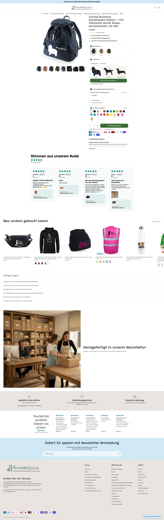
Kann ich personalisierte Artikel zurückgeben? (17, 297)
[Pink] (101, 114)
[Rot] (104, 114)
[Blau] (111, 111)
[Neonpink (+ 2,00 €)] (118, 114)
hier (86, 404)
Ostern (113, 472)
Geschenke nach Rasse (91, 474)
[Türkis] (94, 114)
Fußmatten (114, 477)
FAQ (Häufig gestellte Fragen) (93, 490)
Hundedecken (115, 499)
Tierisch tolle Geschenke (13, 517)
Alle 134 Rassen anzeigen (107, 80)
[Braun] (104, 111)
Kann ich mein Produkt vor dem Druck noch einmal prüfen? (21, 285)
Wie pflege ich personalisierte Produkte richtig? (17, 289)
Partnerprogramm (89, 485)
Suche (86, 472)
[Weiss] (91, 111)
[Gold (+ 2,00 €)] (91, 119)
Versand (140, 480)
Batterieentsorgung (143, 488)
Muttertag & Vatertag (116, 469)
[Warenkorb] (159, 8)
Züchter (140, 485)
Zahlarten (140, 482)
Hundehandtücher (116, 501)
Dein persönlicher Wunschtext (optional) (99, 92)
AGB (139, 472)
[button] (53, 424)
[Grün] (114, 111)
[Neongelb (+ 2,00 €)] (114, 114)
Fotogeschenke (115, 496)
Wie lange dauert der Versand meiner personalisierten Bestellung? (23, 293)
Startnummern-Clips (116, 504)
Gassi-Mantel (115, 480)
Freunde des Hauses (90, 488)
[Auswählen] (61, 253)
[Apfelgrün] (117, 111)
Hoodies (113, 493)
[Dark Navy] (107, 111)
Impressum (141, 490)
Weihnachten (114, 474)
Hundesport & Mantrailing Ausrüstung (121, 485)
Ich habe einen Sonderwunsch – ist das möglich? (18, 301)
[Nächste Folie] (159, 246)
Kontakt (140, 469)
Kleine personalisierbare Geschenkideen (122, 482)
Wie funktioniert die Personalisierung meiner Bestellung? (20, 281)
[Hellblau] (91, 114)
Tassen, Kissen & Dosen (117, 488)
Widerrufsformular (143, 493)
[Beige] (101, 111)
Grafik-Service (88, 482)
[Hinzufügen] (30, 253)
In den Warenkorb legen (114, 125)
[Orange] (107, 114)
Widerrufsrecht (142, 477)
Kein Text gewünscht (97, 102)
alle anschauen (156, 221)
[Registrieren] (119, 454)
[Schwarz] (94, 111)
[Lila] (124, 111)
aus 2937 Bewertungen (41, 432)
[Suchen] (155, 8)
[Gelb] (111, 114)
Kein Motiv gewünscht (97, 83)
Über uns (87, 469)
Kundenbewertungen (90, 480)
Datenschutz (141, 474)
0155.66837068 (21, 405)
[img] (41, 430)
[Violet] (98, 114)
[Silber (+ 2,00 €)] (122, 114)
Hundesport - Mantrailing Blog (93, 477)
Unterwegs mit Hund (116, 490)
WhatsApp (38, 405)
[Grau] (98, 111)
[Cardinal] (120, 111)
